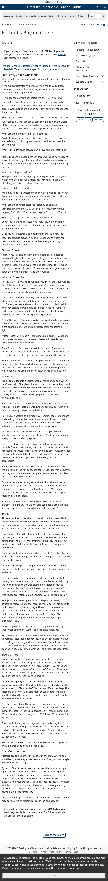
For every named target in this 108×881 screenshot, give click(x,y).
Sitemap (33, 852)
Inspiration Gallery (47, 16)
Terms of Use (48, 868)
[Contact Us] (105, 6)
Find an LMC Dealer (77, 16)
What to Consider (60, 65)
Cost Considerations (48, 69)
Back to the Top (52, 834)
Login (76, 852)
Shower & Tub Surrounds (83, 68)
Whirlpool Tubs (84, 81)
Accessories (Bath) (85, 55)
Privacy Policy (29, 868)
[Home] (11, 7)
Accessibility (56, 852)
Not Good (98, 119)
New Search (8, 24)
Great (80, 119)
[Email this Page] (97, 6)
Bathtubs (81, 61)
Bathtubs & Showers (87, 76)
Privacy (43, 852)
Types (17, 69)
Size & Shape (29, 69)
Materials (8, 69)
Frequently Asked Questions (17, 65)
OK (54, 875)
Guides (21, 24)
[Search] (103, 16)
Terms (68, 852)
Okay (88, 119)
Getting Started (41, 65)
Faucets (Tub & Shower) (88, 49)
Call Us (61, 54)
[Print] (101, 6)
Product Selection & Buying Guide (54, 7)
